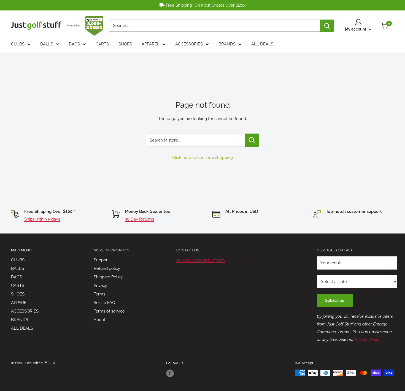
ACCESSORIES (189, 44)
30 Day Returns (139, 219)
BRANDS (227, 44)
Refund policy (107, 268)
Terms (99, 294)
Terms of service (109, 311)
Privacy (100, 285)
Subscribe (334, 300)
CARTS (102, 44)
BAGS (74, 44)
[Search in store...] (252, 140)
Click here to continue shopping (202, 157)
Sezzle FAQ (104, 302)
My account (356, 29)
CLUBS (18, 44)
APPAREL (151, 44)
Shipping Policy (108, 277)
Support (101, 259)
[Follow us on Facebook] (170, 373)
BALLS (46, 44)
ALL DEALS (262, 44)
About (99, 319)
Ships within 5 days (42, 219)
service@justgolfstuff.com (200, 260)
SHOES (125, 44)
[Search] (327, 26)
